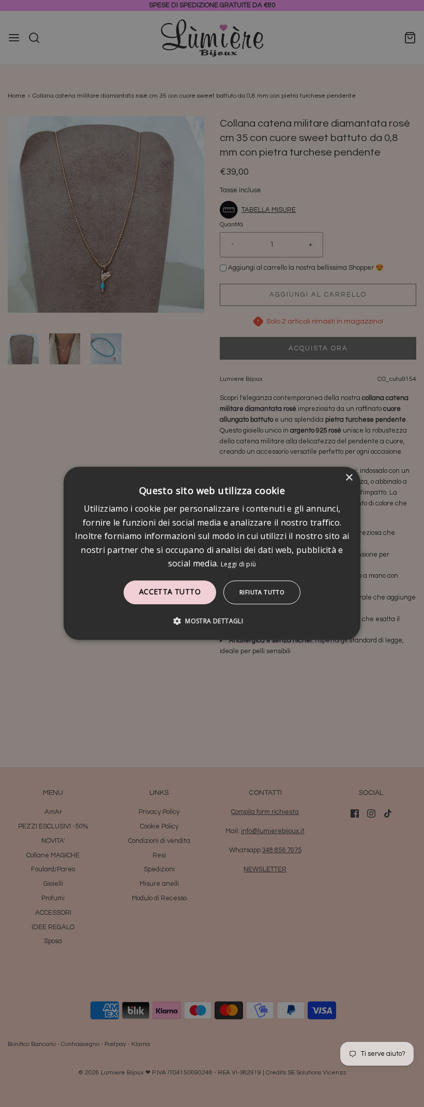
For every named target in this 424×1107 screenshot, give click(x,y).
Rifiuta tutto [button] (261, 592)
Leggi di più (238, 564)
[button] (212, 621)
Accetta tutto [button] (170, 592)
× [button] (349, 478)
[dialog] (212, 553)
